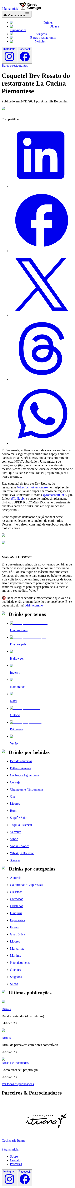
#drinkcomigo (34, 605)
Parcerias (16, 1164)
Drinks (48, 22)
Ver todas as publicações (18, 1084)
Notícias (40, 41)
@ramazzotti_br (53, 495)
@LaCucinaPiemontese (32, 487)
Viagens (41, 34)
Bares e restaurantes (43, 37)
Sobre (14, 1156)
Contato (15, 1160)
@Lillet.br (18, 498)
